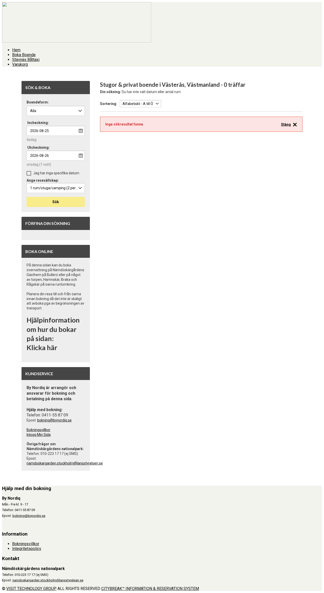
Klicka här (42, 347)
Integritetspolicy (26, 548)
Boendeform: (38, 102)
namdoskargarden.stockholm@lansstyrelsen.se (65, 463)
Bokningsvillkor (38, 430)
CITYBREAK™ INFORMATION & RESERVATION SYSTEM (150, 588)
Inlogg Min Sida (39, 435)
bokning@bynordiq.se (54, 420)
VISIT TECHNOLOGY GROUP (31, 588)
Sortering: (108, 104)
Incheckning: (38, 123)
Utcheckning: (38, 147)
